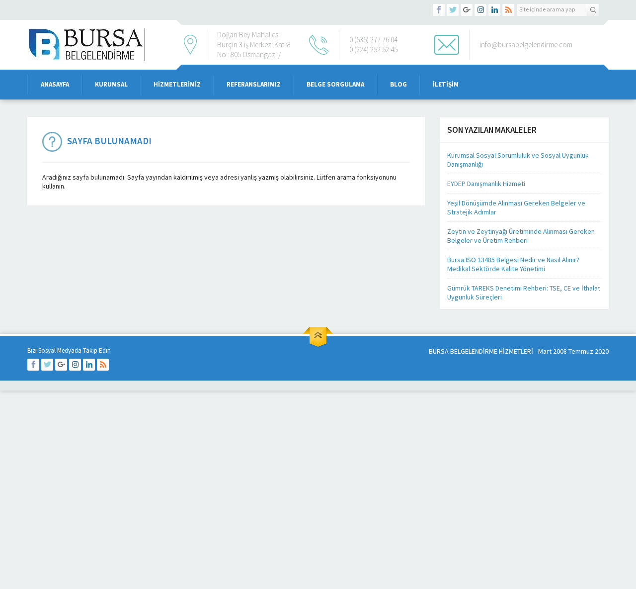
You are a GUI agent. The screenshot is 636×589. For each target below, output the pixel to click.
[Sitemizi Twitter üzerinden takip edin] (453, 10)
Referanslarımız (254, 84)
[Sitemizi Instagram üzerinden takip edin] (480, 10)
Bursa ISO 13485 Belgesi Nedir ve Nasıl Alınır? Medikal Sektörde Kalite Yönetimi (513, 264)
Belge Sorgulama (335, 84)
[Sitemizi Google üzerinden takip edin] (467, 10)
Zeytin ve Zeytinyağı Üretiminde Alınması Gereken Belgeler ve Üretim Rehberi (521, 236)
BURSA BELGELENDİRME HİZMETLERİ (481, 351)
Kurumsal (111, 84)
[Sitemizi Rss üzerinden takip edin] (508, 10)
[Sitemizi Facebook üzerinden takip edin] (439, 10)
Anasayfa (55, 84)
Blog (398, 84)
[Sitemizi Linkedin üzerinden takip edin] (494, 10)
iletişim (446, 84)
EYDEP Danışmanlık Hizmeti (486, 183)
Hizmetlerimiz (177, 84)
